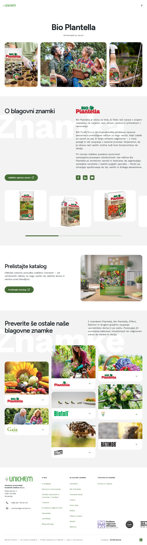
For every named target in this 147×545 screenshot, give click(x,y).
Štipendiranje (48, 524)
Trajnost (45, 502)
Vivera (72, 500)
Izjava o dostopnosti (74, 540)
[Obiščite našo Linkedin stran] (141, 540)
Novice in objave (105, 484)
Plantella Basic (76, 494)
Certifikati (46, 519)
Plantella (74, 484)
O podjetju (46, 484)
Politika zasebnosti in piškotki (51, 540)
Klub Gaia (74, 505)
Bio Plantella (75, 489)
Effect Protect (76, 516)
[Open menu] (142, 5)
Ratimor (73, 527)
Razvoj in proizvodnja (51, 489)
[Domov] (9, 5)
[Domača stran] (19, 479)
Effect (72, 511)
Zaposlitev (46, 513)
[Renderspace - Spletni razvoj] (115, 540)
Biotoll (72, 521)
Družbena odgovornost (52, 508)
